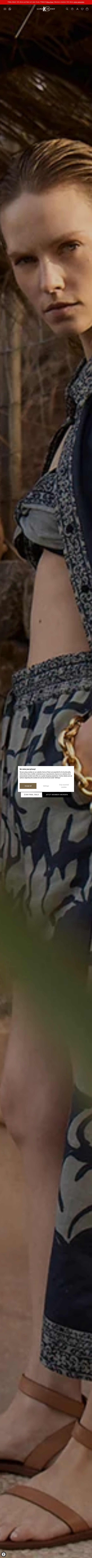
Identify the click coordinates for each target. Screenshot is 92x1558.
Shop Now (49, 2)
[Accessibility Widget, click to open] (3, 1554)
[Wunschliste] (82, 9)
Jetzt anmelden (79, 2)
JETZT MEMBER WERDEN (57, 795)
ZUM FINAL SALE (31, 795)
